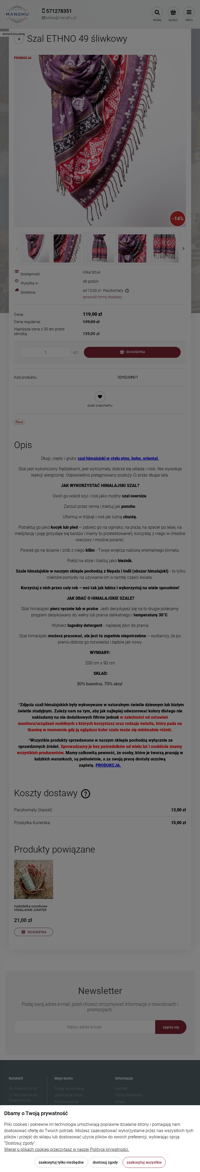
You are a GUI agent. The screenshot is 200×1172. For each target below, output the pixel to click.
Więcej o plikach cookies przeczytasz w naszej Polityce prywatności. (66, 1149)
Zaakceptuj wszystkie (144, 1162)
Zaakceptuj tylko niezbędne (61, 1162)
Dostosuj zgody (105, 1162)
